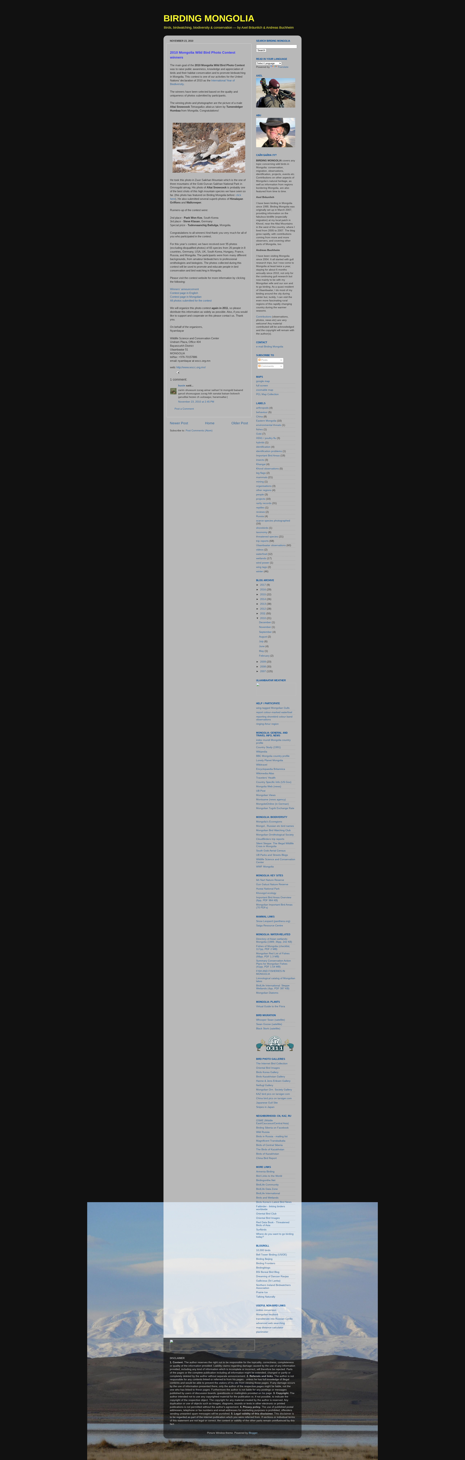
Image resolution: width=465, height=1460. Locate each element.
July (261, 641)
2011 (263, 613)
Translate (283, 67)
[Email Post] (177, 372)
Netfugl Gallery (264, 1085)
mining (260, 481)
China (259, 416)
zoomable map (264, 390)
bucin (181, 385)
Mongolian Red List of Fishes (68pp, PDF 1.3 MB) (273, 955)
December (265, 622)
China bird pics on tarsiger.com (274, 1098)
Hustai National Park (268, 888)
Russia (260, 516)
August (263, 636)
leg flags (261, 473)
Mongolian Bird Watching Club (273, 830)
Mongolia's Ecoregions (269, 821)
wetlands (261, 558)
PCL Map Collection (267, 394)
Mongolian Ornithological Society (275, 834)
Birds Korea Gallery (267, 1072)
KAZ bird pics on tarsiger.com (273, 1094)
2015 (263, 594)
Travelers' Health (266, 777)
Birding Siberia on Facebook (272, 1127)
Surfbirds (261, 1229)
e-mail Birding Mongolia (269, 346)
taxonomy (261, 532)
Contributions (263, 316)
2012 (263, 608)
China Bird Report (266, 1158)
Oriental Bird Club (266, 1213)
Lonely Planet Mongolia (269, 760)
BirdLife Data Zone (267, 1189)
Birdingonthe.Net (265, 1180)
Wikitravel (261, 764)
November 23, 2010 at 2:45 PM (196, 401)
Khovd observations (267, 468)
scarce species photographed (273, 520)
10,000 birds (263, 1250)
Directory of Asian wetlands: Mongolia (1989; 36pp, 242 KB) (274, 940)
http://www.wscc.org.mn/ (191, 367)
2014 (263, 599)
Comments (267, 366)
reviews (260, 512)
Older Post (239, 423)
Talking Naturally (265, 1296)
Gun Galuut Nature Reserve (272, 884)
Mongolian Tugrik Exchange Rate (275, 808)
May (262, 651)
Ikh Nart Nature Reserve (270, 880)
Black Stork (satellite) (268, 1028)
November (265, 627)
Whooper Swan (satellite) (270, 1019)
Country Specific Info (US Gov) (273, 782)
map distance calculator (269, 1327)
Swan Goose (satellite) (269, 1024)
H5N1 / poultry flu (266, 438)
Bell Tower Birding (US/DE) (271, 1254)
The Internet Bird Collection (272, 1063)
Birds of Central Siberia (269, 1145)
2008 (263, 666)
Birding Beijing (264, 1259)
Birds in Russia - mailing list (272, 1136)
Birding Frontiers (265, 1263)
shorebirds (262, 528)
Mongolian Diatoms (267, 992)
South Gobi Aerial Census (271, 850)
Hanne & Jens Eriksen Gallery (273, 1081)
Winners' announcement (184, 289)
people (260, 494)
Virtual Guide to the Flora (270, 1006)
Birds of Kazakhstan (267, 1153)
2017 (263, 584)
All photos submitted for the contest (191, 300)
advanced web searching (270, 1323)
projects (260, 499)
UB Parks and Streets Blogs (272, 855)
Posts (264, 360)
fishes (259, 429)
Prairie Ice (262, 1292)
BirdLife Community (267, 1184)
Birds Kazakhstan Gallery (270, 1076)
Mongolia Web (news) (268, 786)
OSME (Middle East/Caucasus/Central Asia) (272, 1122)
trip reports (262, 541)
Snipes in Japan (265, 1107)
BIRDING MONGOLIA (208, 18)
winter (259, 571)
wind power (262, 562)
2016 (263, 589)
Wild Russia (263, 1132)
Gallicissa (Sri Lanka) (268, 1280)
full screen (262, 385)
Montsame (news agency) (271, 799)
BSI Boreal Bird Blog (267, 1272)
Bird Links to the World (269, 1176)
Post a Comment (184, 408)
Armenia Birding (265, 1171)
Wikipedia (261, 751)
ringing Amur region (267, 724)
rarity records (263, 503)
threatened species (267, 536)
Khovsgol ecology (266, 893)
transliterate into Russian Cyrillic (274, 1318)
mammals (261, 477)
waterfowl (261, 554)
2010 (263, 618)
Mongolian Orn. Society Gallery (274, 1089)
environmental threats (268, 425)
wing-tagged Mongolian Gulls (273, 708)
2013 (263, 604)
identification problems (269, 451)
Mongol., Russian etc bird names (275, 826)
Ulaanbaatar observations (271, 545)
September (265, 632)
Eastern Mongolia (266, 420)
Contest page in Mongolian (185, 296)
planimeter (262, 1332)
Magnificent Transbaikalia (270, 1140)
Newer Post (179, 423)
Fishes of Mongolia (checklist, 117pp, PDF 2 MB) (273, 947)
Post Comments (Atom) (199, 430)
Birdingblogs (263, 1267)
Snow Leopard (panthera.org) (273, 921)
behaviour (262, 412)
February (264, 655)
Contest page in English (184, 293)
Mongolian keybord (267, 1314)
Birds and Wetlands (267, 1197)
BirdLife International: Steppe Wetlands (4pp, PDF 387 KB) (273, 987)
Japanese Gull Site (267, 1102)
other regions (263, 490)
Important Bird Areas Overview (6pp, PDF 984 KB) (273, 899)
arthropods (262, 408)
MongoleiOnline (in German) (272, 804)
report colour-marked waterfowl (274, 712)
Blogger (253, 1433)
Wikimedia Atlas (265, 773)
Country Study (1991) (268, 747)
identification (263, 447)
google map (263, 381)
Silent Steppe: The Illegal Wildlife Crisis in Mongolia (275, 845)
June (262, 646)
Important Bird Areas (268, 455)
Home (210, 423)
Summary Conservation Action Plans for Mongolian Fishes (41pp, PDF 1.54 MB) (273, 963)
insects (260, 460)
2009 (263, 661)
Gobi (259, 433)
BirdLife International (268, 1193)
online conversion (266, 1310)
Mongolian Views (266, 795)
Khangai (261, 464)
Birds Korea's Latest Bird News (274, 1202)
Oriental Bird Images (268, 1068)
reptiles (260, 507)
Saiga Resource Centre (269, 925)
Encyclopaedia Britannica (270, 769)
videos (260, 549)
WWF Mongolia (265, 866)
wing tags (261, 567)
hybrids (260, 442)
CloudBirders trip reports (270, 839)
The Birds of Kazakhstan (270, 1149)
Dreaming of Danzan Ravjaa (272, 1276)
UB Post (260, 790)
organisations (264, 486)
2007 (263, 671)
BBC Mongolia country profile (273, 756)
